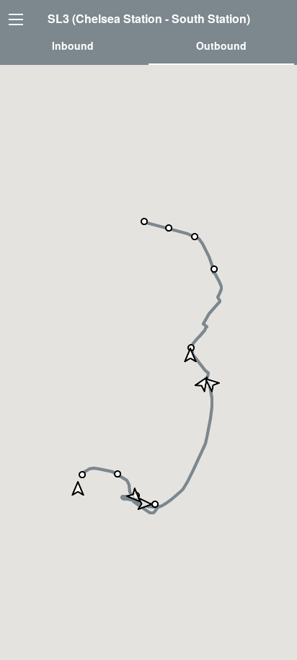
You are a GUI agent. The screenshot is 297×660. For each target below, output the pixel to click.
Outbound (221, 45)
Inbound (73, 45)
